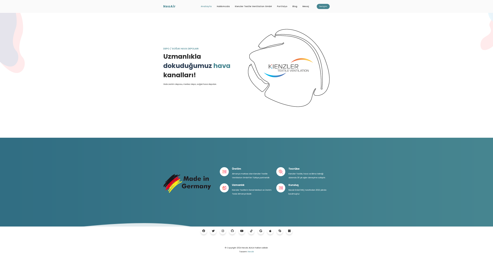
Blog (294, 6)
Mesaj (305, 6)
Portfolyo (282, 6)
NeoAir (251, 251)
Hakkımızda (223, 6)
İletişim (323, 6)
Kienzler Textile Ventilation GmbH (253, 6)
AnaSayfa (206, 6)
